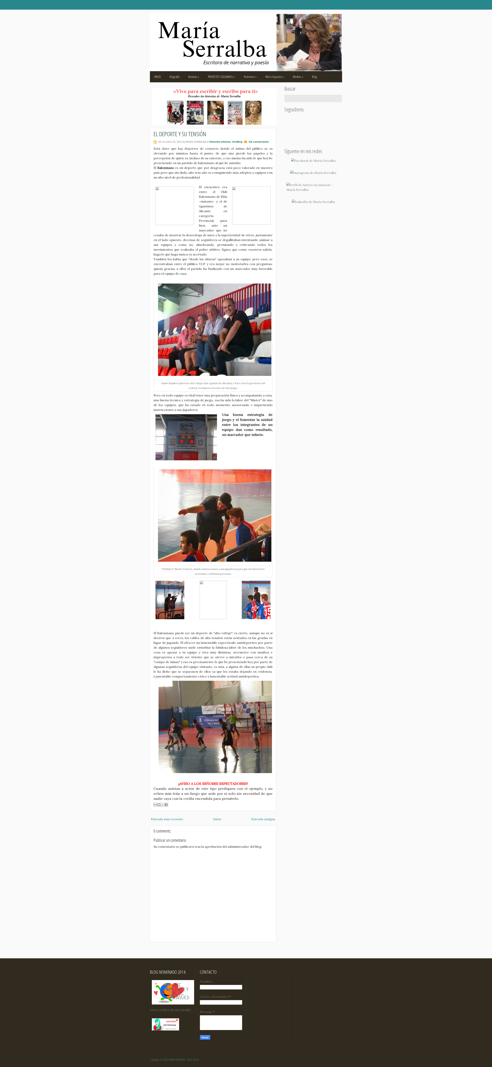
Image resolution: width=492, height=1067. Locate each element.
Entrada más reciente (167, 819)
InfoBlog (237, 141)
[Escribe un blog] (159, 805)
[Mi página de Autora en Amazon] (313, 187)
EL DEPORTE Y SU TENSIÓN (180, 134)
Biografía (175, 76)
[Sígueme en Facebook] (313, 160)
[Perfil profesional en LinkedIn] (313, 202)
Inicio (217, 819)
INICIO (157, 76)
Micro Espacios (274, 76)
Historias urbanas (220, 141)
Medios (298, 76)
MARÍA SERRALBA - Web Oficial (184, 1060)
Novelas (193, 76)
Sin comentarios (259, 141)
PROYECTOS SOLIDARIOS (221, 76)
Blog (314, 76)
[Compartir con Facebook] (166, 805)
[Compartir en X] (163, 805)
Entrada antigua (263, 819)
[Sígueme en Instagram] (313, 173)
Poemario (250, 76)
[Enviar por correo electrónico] (155, 805)
